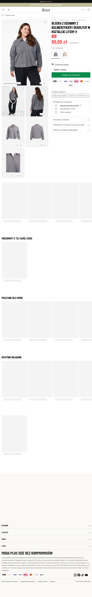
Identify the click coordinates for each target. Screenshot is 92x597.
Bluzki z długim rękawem (79, 20)
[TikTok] (82, 574)
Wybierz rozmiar (60, 70)
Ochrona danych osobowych (10, 581)
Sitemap (52, 581)
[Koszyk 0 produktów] (88, 10)
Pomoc (4, 539)
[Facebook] (79, 574)
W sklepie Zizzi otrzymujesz (62, 102)
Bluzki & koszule (64, 20)
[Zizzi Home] (46, 9)
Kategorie (5, 526)
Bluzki (72, 96)
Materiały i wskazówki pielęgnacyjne (65, 130)
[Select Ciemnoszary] (56, 54)
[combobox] (46, 15)
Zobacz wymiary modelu (11, 83)
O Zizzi (4, 546)
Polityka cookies (42, 581)
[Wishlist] (45, 22)
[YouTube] (86, 574)
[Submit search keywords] (3, 15)
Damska (54, 20)
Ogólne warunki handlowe (28, 581)
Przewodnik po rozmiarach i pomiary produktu (69, 125)
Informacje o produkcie (61, 120)
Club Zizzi (5, 532)
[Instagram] (75, 574)
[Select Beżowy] (65, 54)
